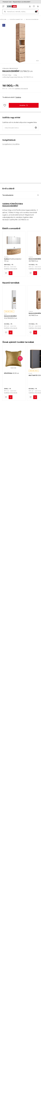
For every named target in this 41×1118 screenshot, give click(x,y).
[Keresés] (4, 11)
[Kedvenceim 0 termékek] (34, 6)
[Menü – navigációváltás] (3, 6)
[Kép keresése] (36, 11)
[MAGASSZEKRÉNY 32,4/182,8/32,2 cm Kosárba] (10, 332)
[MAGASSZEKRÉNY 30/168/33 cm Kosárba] (35, 273)
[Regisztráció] (30, 6)
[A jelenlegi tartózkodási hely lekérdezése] (35, 127)
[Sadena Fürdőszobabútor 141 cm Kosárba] (10, 273)
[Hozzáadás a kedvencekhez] (4, 105)
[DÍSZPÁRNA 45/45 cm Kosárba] (10, 397)
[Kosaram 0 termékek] (38, 6)
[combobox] (17, 127)
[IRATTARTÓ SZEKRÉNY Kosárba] (35, 397)
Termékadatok (7, 195)
